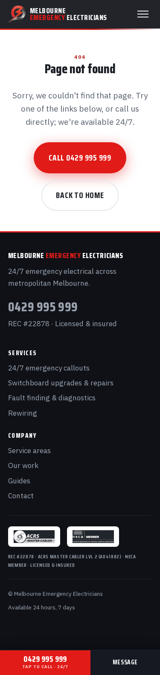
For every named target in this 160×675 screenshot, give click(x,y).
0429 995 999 (43, 306)
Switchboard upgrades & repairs (60, 383)
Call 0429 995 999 (80, 157)
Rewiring (22, 413)
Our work (23, 465)
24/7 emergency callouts (49, 368)
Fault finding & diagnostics (52, 397)
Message (125, 662)
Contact (21, 495)
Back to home (80, 195)
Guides (19, 480)
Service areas (29, 450)
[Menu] (143, 14)
